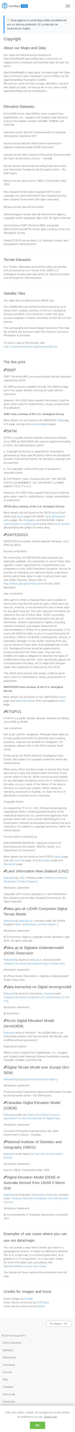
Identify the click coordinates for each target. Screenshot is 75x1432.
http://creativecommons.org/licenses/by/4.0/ (30, 346)
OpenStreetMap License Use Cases (25, 1266)
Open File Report (25, 700)
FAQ (59, 420)
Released (9, 877)
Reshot (41, 1306)
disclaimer (10, 864)
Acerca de (9, 1394)
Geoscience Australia (44, 1194)
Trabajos (8, 1386)
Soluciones (9, 1357)
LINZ (22, 877)
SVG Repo (43, 1302)
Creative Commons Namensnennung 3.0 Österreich (34, 963)
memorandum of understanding (22, 523)
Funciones (9, 1364)
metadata (29, 520)
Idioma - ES (60, 1323)
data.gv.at (36, 959)
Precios (7, 1372)
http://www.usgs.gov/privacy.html (24, 583)
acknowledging (40, 424)
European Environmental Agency (38, 1079)
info (6, 424)
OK (37, 1425)
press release (62, 523)
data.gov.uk (26, 920)
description (44, 860)
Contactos (9, 1401)
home (61, 700)
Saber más (50, 1416)
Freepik (28, 1298)
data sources (17, 860)
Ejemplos (8, 1350)
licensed (49, 993)
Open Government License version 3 (36, 924)
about (55, 512)
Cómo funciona (12, 1342)
